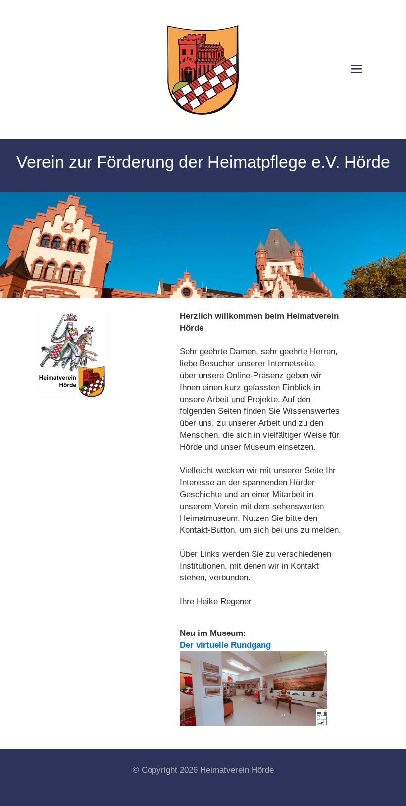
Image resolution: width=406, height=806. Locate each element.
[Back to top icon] (358, 785)
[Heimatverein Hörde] (203, 69)
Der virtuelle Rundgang (225, 645)
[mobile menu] (356, 69)
